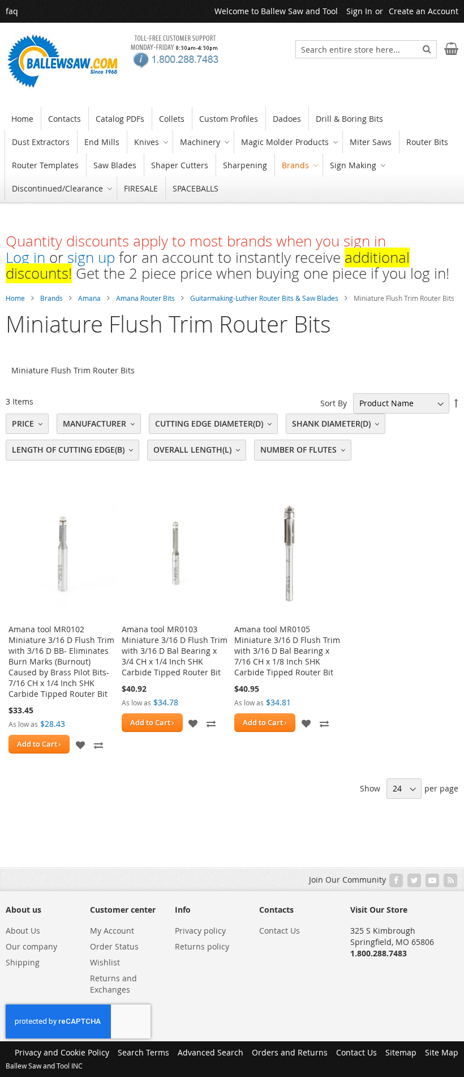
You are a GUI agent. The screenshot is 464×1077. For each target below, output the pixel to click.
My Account (112, 930)
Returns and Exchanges (113, 984)
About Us (23, 930)
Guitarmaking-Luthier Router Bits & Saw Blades (264, 298)
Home (15, 298)
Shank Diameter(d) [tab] (331, 423)
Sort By (333, 403)
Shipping (23, 962)
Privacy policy (200, 930)
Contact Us (279, 930)
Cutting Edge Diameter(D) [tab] (209, 423)
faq (12, 11)
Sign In (359, 11)
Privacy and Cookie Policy (62, 1052)
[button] (80, 744)
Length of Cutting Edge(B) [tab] (68, 449)
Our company (31, 946)
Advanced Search (210, 1052)
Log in (25, 257)
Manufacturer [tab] (94, 423)
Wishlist (105, 962)
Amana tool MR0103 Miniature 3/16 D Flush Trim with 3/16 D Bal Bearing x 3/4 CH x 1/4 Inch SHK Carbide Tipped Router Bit (174, 651)
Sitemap (400, 1052)
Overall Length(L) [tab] (192, 449)
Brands (51, 298)
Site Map (441, 1052)
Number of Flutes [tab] (298, 449)
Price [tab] (23, 423)
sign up (91, 257)
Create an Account (423, 11)
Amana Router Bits (145, 298)
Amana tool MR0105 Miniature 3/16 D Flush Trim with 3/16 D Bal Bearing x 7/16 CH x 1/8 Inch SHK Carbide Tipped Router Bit (287, 651)
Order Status (114, 946)
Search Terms (143, 1052)
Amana (89, 298)
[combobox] (366, 49)
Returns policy (202, 946)
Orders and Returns (290, 1052)
